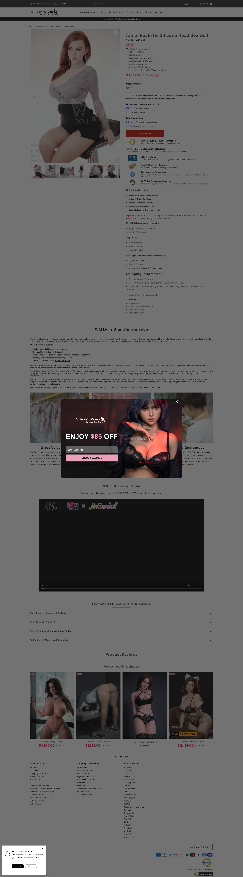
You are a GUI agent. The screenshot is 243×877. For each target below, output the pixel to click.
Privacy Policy (17, 861)
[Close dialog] (177, 402)
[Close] (42, 847)
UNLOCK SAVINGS (92, 458)
